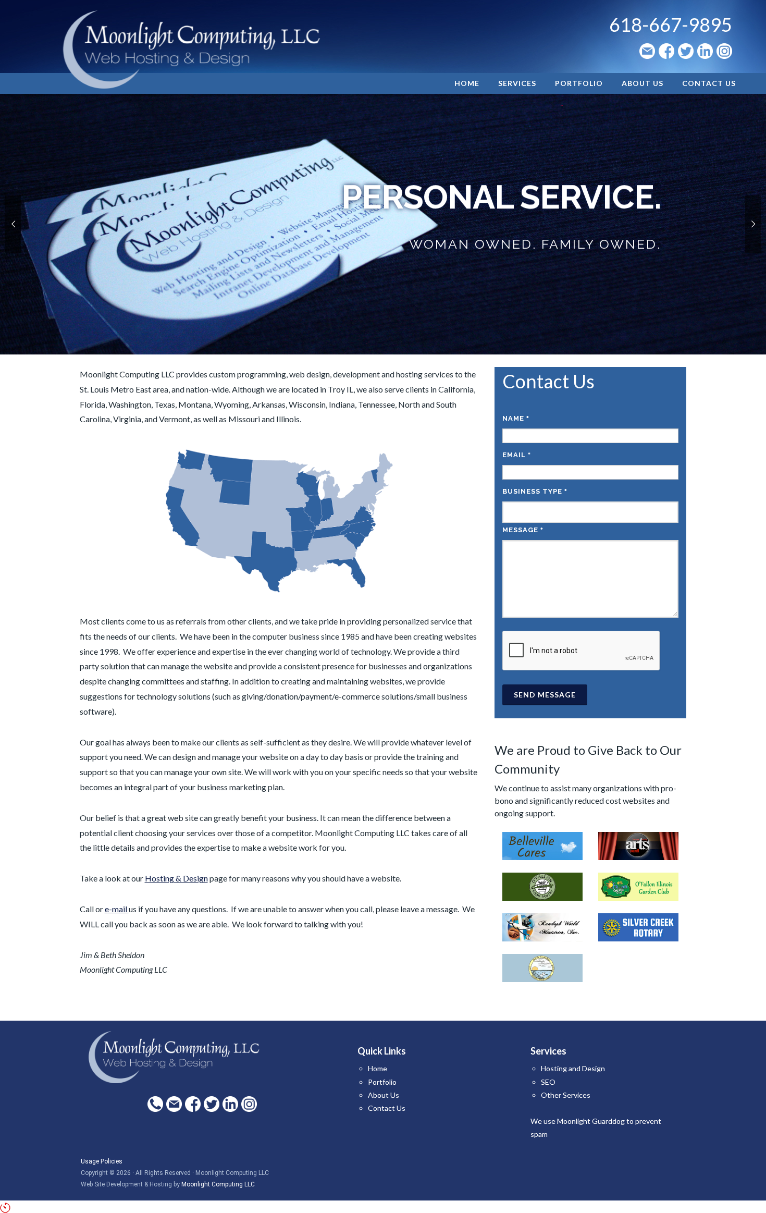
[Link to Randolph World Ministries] (542, 926)
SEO (548, 1081)
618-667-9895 (670, 24)
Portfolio (382, 1081)
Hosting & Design (176, 878)
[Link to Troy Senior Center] (542, 967)
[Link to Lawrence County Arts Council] (638, 845)
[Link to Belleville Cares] (542, 845)
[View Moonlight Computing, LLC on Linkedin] (705, 51)
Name (515, 418)
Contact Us (386, 1108)
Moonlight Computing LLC (218, 1184)
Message (522, 530)
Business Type (534, 491)
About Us (383, 1095)
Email (516, 455)
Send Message (545, 694)
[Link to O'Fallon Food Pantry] (542, 885)
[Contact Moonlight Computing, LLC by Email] (647, 51)
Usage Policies (101, 1161)
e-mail (117, 909)
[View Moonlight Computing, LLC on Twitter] (686, 51)
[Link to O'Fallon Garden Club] (638, 885)
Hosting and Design (573, 1068)
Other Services (565, 1095)
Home (377, 1068)
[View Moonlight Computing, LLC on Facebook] (666, 51)
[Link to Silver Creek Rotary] (638, 926)
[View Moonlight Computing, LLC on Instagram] (724, 51)
